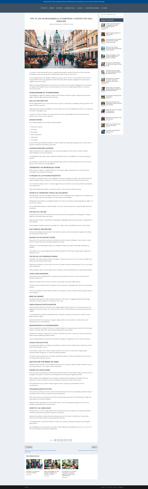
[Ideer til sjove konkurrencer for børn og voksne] (103, 125)
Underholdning (92, 8)
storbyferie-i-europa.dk (82, 427)
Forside (44, 8)
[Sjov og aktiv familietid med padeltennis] (103, 97)
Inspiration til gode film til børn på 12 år (113, 131)
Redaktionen (58, 24)
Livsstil (80, 8)
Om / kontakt (108, 487)
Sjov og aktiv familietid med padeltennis (113, 96)
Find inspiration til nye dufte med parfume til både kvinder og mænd (113, 41)
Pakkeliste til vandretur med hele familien (33, 472)
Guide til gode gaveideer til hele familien (113, 33)
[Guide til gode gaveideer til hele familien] (103, 34)
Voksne (59, 8)
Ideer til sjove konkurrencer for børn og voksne (113, 124)
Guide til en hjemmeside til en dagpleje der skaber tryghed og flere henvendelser (110, 26)
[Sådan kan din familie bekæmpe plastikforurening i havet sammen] (103, 48)
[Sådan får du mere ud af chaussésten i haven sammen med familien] (103, 103)
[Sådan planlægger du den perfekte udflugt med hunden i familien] (52, 464)
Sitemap (115, 487)
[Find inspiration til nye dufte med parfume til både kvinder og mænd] (103, 41)
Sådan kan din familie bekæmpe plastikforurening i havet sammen (114, 48)
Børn (51, 8)
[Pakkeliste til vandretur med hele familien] (34, 464)
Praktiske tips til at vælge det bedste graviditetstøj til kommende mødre (113, 72)
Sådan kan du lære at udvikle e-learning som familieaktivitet (114, 111)
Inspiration (70, 8)
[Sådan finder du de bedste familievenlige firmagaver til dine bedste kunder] (103, 89)
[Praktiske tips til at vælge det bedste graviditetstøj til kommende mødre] (103, 72)
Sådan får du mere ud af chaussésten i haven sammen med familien (114, 103)
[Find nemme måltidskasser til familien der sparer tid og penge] (103, 64)
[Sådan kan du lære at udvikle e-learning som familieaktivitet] (103, 111)
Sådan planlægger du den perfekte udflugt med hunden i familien (51, 473)
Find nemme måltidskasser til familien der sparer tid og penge (113, 64)
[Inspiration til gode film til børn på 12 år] (103, 132)
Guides (104, 8)
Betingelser (120, 487)
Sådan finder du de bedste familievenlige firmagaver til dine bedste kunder (113, 89)
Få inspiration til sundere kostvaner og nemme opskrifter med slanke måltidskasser (69, 473)
